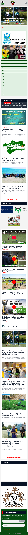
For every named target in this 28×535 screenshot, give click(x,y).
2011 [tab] (3, 94)
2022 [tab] (3, 62)
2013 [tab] (3, 88)
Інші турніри (21, 107)
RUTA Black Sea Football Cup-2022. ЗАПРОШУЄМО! (13, 187)
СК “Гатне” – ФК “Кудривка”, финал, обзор (13, 270)
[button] (2, 221)
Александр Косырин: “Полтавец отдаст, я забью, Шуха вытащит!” (14, 443)
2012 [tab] (3, 91)
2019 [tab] (3, 70)
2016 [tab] (3, 79)
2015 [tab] (3, 82)
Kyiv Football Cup (6, 105)
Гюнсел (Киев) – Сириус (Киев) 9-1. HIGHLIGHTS (12, 246)
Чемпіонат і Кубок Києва (10, 107)
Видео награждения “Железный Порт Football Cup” (12, 294)
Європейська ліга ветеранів (19, 105)
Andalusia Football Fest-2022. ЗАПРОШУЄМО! (13, 159)
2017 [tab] (3, 76)
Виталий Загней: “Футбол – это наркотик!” (13, 414)
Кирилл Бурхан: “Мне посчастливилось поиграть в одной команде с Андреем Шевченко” (14, 384)
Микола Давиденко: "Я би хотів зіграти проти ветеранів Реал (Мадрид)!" (13, 20)
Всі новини (8, 103)
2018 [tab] (3, 73)
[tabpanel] (14, 44)
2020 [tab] (3, 68)
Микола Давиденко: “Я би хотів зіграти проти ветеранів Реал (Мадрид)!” (13, 352)
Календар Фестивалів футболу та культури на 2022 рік (13, 131)
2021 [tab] (3, 65)
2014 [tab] (3, 85)
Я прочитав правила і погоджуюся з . (14, 528)
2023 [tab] (3, 27)
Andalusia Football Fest (17, 103)
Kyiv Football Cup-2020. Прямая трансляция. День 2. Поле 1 (13, 318)
